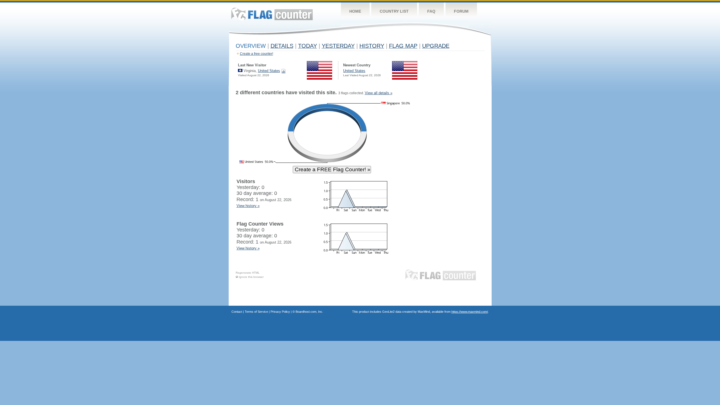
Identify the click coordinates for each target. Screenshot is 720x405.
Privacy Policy (280, 311)
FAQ (431, 11)
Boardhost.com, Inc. (309, 311)
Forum (461, 11)
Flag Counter (272, 14)
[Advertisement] (458, 175)
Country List (394, 11)
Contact (236, 311)
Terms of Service (256, 311)
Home (355, 11)
